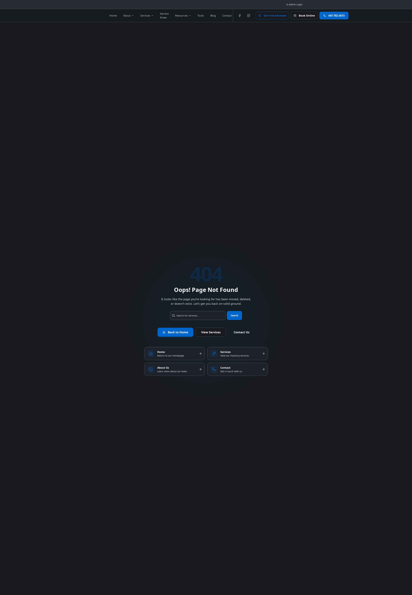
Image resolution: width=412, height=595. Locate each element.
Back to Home (178, 332)
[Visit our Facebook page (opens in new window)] (239, 15)
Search (234, 315)
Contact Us (241, 332)
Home (113, 15)
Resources (181, 15)
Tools (200, 15)
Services (145, 15)
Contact (227, 15)
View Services (211, 332)
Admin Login (296, 4)
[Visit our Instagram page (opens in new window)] (249, 15)
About (127, 15)
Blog (213, 15)
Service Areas (164, 15)
